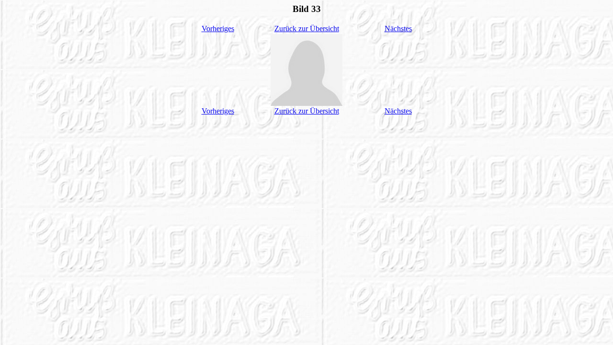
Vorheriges (218, 28)
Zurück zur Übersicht (306, 28)
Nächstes (398, 28)
